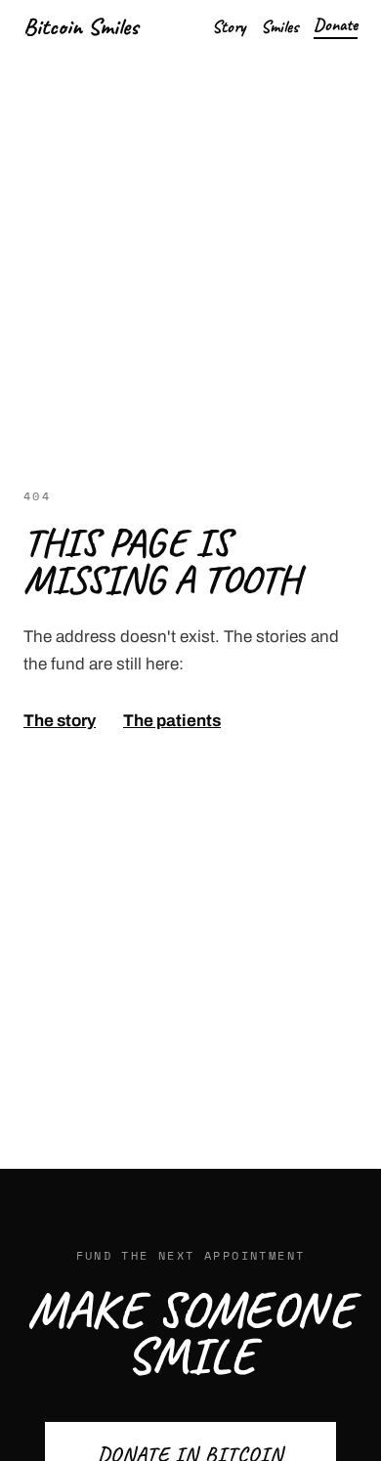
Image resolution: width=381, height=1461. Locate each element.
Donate (336, 24)
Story (228, 26)
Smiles (279, 26)
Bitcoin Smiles (80, 26)
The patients (172, 720)
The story (59, 720)
